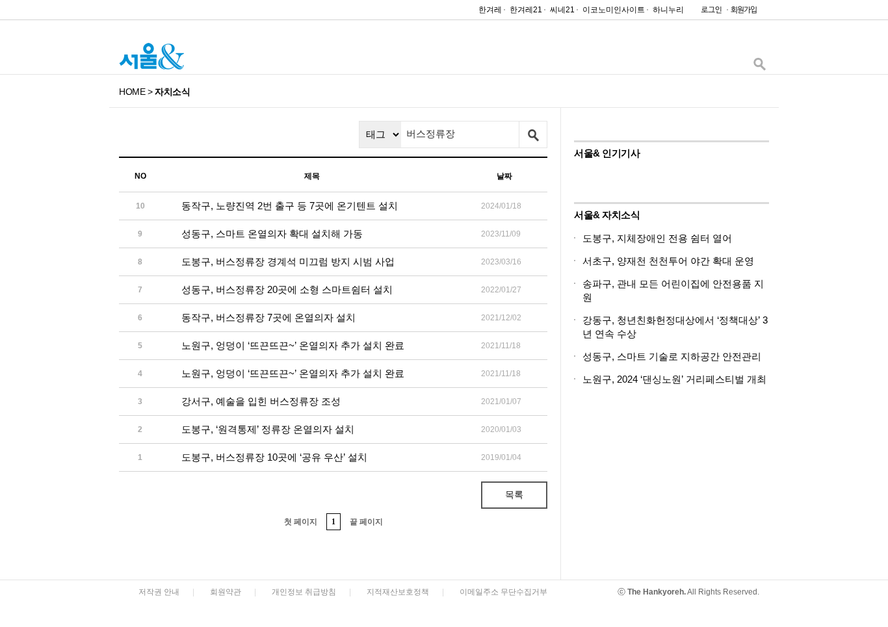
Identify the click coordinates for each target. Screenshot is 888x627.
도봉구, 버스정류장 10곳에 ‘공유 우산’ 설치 (274, 457)
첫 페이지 (300, 521)
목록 (514, 494)
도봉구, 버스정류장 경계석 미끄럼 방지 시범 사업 (288, 261)
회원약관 (225, 591)
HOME (132, 91)
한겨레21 (526, 9)
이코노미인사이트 (613, 9)
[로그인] (708, 12)
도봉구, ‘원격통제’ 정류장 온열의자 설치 (267, 429)
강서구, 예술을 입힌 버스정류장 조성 (261, 401)
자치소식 (172, 91)
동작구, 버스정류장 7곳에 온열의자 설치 (268, 317)
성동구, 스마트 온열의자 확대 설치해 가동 (272, 233)
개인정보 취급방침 (304, 591)
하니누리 (668, 9)
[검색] (759, 67)
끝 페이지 (366, 521)
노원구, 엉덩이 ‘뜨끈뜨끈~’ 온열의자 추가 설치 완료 (292, 345)
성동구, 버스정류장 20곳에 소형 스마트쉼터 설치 (287, 289)
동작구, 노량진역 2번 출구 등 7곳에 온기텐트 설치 (289, 205)
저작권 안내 (158, 591)
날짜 (504, 176)
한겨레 (490, 9)
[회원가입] (743, 12)
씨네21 (562, 9)
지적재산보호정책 (398, 591)
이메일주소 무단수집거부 (503, 591)
